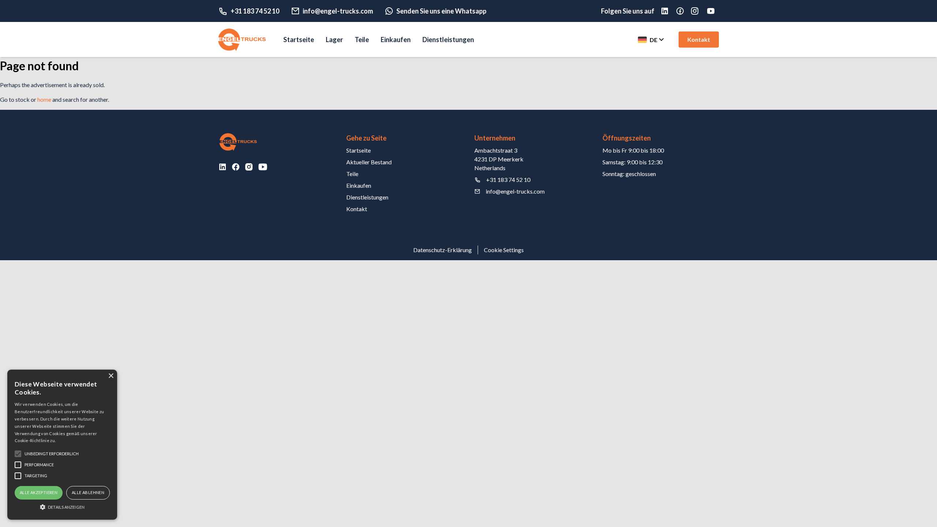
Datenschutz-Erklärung (442, 249)
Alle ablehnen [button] (88, 492)
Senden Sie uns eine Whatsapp (441, 11)
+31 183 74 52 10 (255, 11)
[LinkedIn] (222, 166)
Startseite (298, 39)
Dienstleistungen (448, 39)
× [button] (110, 376)
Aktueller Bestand (369, 161)
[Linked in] (668, 11)
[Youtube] (712, 11)
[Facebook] (683, 11)
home (44, 99)
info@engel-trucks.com (338, 11)
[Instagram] (698, 11)
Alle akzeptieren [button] (38, 492)
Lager (334, 39)
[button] (62, 507)
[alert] (62, 445)
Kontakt (698, 39)
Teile (362, 39)
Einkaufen (396, 39)
